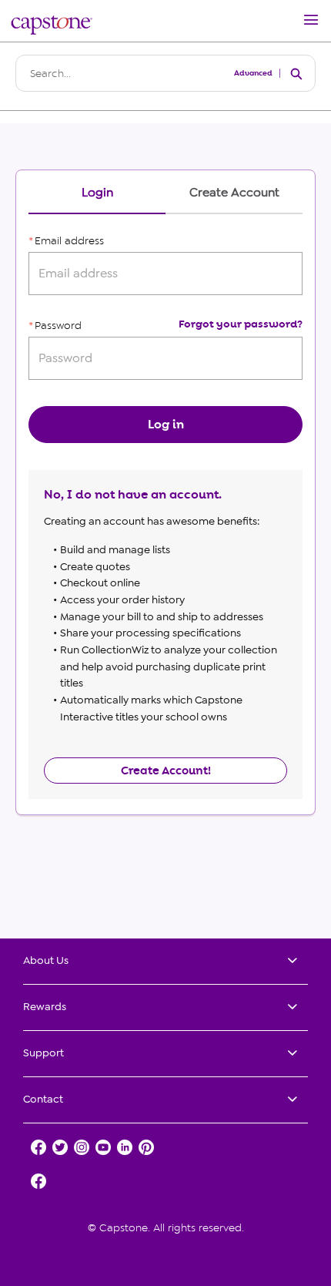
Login (97, 193)
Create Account (234, 193)
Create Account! (166, 770)
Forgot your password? (241, 324)
